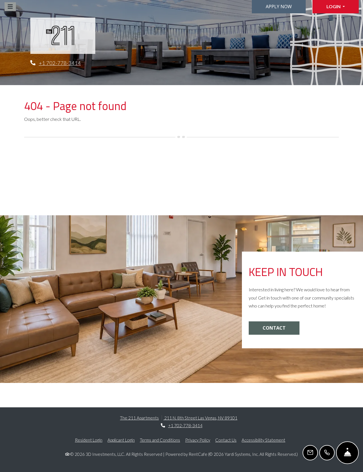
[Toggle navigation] (10, 6)
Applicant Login (121, 439)
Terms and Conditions (160, 439)
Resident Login (88, 439)
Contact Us (226, 439)
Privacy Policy (197, 439)
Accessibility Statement (263, 439)
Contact (274, 328)
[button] (336, 6)
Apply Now (279, 6)
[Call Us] (327, 452)
